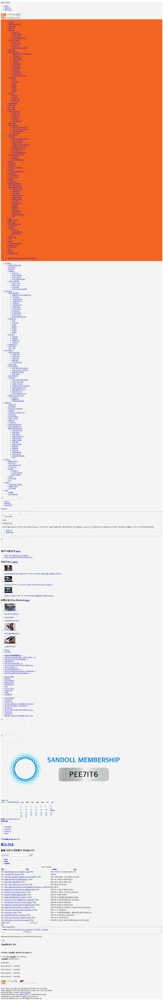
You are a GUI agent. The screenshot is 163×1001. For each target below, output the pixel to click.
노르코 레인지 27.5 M (12, 620)
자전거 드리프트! (17, 141)
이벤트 (7, 482)
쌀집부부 (15, 205)
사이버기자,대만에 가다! (16, 171)
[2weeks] (159, 797)
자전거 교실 (12, 123)
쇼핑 (6, 490)
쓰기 (18, 839)
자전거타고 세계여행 (15, 167)
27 (43, 930)
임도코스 (15, 95)
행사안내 (11, 28)
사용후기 (11, 169)
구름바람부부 (16, 211)
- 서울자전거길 (17, 60)
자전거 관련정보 (13, 40)
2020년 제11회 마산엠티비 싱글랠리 (16, 907)
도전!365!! (11, 137)
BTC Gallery (16, 133)
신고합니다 (12, 181)
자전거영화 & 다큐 (14, 224)
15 (29, 930)
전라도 (14, 89)
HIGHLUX (15, 158)
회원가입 (8, 8)
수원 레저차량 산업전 (11, 874)
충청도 (14, 85)
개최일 (54, 869)
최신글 (7, 650)
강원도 (14, 83)
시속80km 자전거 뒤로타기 (21, 145)
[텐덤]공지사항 (17, 189)
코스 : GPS (11, 107)
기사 (9, 239)
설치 (3, 963)
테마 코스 (11, 93)
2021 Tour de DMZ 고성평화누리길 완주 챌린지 (20, 877)
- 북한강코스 (16, 66)
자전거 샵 (15, 32)
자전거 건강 (16, 42)
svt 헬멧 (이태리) (10, 646)
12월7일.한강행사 (18, 131)
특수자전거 (12, 222)
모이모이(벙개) (13, 175)
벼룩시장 (11, 179)
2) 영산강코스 (16, 68)
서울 (13, 79)
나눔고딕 (8, 829)
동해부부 (15, 207)
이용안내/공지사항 (14, 24)
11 (21, 930)
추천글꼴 (8, 827)
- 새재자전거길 (17, 64)
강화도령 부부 (17, 197)
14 (27, 930)
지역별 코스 (12, 78)
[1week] (161, 797)
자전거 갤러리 (13, 125)
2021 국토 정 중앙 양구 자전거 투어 (16, 884)
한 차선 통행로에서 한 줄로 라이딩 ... (42, 595)
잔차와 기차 (16, 113)
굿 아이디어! (12, 226)
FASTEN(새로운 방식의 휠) (14, 573)
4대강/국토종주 (13, 52)
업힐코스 (15, 97)
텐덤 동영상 (16, 193)
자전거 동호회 (17, 34)
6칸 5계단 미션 (17, 150)
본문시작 (4, 509)
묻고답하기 (12, 173)
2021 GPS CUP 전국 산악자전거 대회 (17, 872)
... (41, 930)
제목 (27, 869)
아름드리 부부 (17, 199)
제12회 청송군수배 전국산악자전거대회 (17, 902)
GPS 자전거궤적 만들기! (20, 139)
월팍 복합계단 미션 (18, 148)
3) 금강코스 (16, 70)
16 (31, 930)
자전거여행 (8, 350)
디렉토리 (11, 30)
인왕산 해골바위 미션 (19, 152)
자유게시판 (12, 163)
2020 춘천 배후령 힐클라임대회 (15, 895)
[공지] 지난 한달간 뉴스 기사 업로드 (16, 555)
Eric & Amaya (16, 213)
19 (37, 930)
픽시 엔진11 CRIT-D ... (12, 614)
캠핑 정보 (15, 119)
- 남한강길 (15, 62)
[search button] (7, 256)
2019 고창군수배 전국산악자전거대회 (17, 918)
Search (3, 923)
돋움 (6, 833)
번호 (2, 869)
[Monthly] (157, 797)
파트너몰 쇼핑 (13, 253)
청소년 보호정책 (25, 992)
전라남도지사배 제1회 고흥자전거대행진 (18, 910)
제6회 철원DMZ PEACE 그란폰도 (15, 897)
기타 (13, 216)
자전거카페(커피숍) (18, 38)
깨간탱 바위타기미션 (19, 146)
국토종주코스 (12, 103)
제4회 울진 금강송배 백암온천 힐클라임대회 (19, 890)
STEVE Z (15, 156)
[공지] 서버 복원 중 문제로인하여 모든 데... (19, 557)
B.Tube (7, 459)
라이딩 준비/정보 (14, 111)
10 (19, 930)
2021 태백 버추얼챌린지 (12, 882)
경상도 (14, 87)
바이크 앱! (15, 46)
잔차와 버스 (16, 115)
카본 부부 (15, 201)
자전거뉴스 (12, 26)
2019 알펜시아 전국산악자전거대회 (16, 920)
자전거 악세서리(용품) (19, 48)
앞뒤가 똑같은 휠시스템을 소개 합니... (49, 573)
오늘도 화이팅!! (17, 232)
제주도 (14, 91)
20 (39, 930)
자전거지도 (12, 105)
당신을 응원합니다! (14, 185)
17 (33, 930)
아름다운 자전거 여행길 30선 (21, 54)
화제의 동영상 (13, 220)
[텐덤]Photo (16, 191)
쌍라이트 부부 (17, 203)
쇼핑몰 (10, 251)
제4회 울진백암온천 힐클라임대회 (16, 879)
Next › (46, 930)
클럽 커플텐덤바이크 (15, 187)
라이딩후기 (12, 165)
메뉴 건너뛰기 (5, 2)
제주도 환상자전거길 (19, 76)
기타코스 (15, 101)
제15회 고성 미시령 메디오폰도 (15, 892)
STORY (10, 228)
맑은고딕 (8, 831)
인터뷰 (10, 235)
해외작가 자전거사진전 (16, 154)
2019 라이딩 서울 (10, 912)
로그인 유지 (8, 516)
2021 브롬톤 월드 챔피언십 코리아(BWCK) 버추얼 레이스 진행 (25, 887)
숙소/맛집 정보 (17, 121)
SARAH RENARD (18, 160)
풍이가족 (15, 209)
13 (25, 930)
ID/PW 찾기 (8, 10)
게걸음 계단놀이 (17, 143)
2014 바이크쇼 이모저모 (20, 129)
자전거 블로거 (17, 36)
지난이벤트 (12, 247)
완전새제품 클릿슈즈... (12, 633)
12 (23, 930)
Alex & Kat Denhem (18, 215)
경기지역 (15, 81)
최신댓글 (8, 652)
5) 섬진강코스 (16, 74)
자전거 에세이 (13, 135)
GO (28, 932)
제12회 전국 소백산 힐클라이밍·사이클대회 (19, 900)
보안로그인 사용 (7, 523)
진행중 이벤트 (13, 245)
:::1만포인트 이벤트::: (15, 243)
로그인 (7, 6)
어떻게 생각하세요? (14, 183)
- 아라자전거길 (17, 58)
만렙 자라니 (8, 584)
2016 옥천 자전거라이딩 (20, 127)
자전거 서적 (16, 44)
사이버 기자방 (13, 177)
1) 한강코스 (16, 56)
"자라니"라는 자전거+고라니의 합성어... (39, 584)
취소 (7, 963)
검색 (31, 855)
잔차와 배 (15, 117)
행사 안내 (7, 844)
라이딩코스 (8, 291)
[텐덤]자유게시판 (18, 195)
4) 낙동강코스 (16, 72)
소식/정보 (8, 263)
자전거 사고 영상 (10, 595)
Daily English (16, 233)
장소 (75, 869)
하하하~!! (15, 230)
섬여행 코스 (16, 99)
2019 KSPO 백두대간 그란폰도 (14, 915)
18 (35, 930)
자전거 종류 (12, 237)
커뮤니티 (8, 403)
